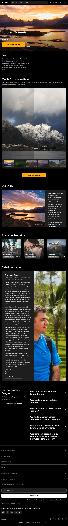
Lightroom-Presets (8, 256)
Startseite (4, 7)
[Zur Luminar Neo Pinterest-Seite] (66, 519)
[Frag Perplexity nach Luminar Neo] (7, 512)
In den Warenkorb (13, 44)
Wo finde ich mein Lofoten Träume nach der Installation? (48, 418)
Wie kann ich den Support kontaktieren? (48, 392)
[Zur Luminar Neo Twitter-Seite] (62, 519)
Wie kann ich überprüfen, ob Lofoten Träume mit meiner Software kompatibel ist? (48, 436)
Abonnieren (34, 496)
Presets (11, 7)
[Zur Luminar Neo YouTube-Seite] (59, 519)
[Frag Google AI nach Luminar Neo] (20, 512)
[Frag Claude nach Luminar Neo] (11, 512)
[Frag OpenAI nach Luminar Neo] (3, 512)
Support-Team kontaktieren (14, 403)
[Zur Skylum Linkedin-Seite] (56, 519)
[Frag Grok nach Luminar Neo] (16, 512)
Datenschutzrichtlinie (56, 500)
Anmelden (57, 2)
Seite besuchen (13, 377)
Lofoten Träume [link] (19, 7)
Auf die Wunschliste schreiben (11, 246)
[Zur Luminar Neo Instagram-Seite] (53, 519)
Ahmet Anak (13, 36)
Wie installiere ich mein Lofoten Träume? (48, 409)
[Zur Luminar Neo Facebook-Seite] (50, 519)
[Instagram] (6, 372)
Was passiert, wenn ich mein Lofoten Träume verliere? (48, 426)
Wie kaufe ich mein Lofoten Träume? (48, 401)
